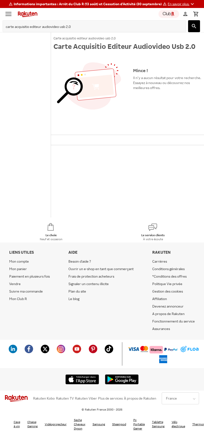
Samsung (99, 424)
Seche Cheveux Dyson (79, 424)
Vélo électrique (178, 424)
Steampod (119, 424)
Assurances (161, 329)
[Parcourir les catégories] (9, 14)
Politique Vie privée (167, 284)
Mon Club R (18, 299)
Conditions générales (168, 269)
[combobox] (90, 26)
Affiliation (159, 299)
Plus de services (110, 398)
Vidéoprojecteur (56, 424)
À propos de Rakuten (140, 398)
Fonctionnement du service (173, 321)
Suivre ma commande (26, 291)
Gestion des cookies (167, 291)
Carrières (159, 261)
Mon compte (19, 261)
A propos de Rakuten (168, 314)
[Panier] (196, 14)
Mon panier (18, 269)
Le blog (73, 299)
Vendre (15, 284)
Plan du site (77, 291)
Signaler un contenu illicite (88, 284)
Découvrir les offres (151, 99)
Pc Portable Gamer (139, 424)
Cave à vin (17, 424)
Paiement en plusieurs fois (29, 276)
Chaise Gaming (32, 424)
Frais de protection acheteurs (91, 276)
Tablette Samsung (158, 424)
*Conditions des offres (169, 276)
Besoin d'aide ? (79, 261)
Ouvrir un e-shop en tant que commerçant (101, 269)
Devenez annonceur (168, 306)
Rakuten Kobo (44, 398)
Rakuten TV (65, 398)
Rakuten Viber (86, 398)
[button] (181, 4)
